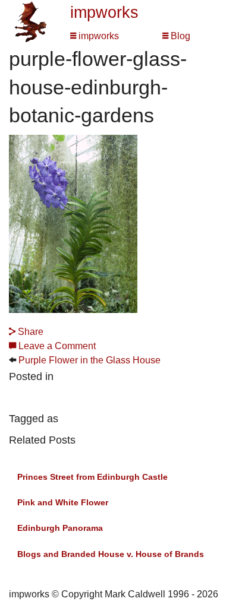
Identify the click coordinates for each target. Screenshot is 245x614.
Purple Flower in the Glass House (89, 360)
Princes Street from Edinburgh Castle (92, 477)
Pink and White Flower (62, 502)
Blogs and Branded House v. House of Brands (110, 554)
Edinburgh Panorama (60, 528)
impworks (104, 12)
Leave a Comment (56, 346)
